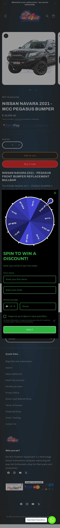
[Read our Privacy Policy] (54, 320)
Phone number (10, 300)
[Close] (55, 193)
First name (8, 273)
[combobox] (10, 306)
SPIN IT (29, 329)
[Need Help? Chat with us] (52, 520)
